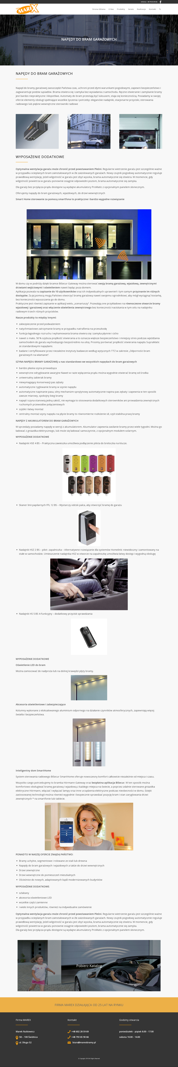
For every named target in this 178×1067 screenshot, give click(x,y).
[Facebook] (160, 2)
